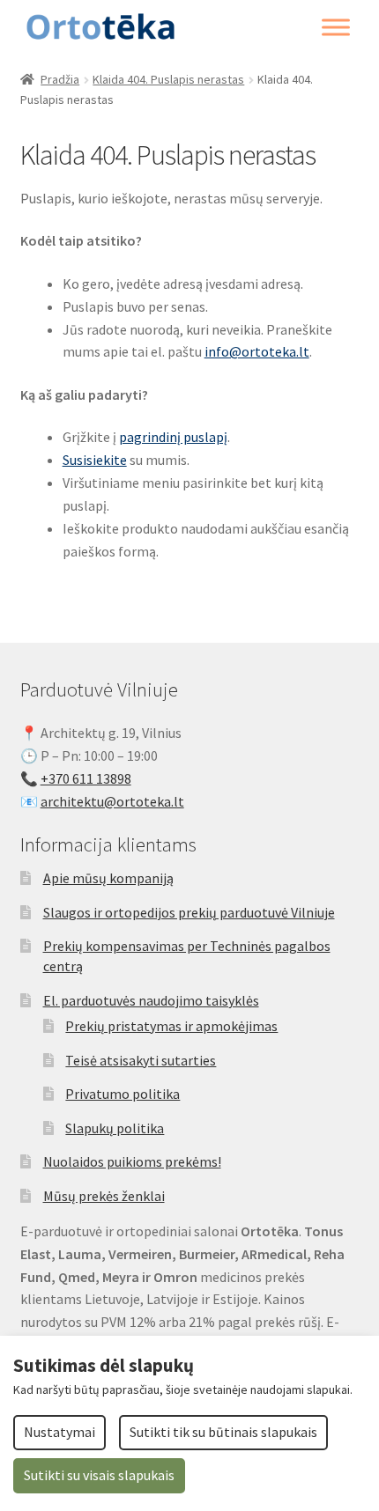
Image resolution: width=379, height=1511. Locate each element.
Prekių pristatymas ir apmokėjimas (171, 1026)
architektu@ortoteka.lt (112, 801)
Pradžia (60, 79)
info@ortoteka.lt (256, 351)
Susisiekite (95, 459)
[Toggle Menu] (336, 27)
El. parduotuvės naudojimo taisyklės (151, 1000)
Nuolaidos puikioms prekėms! (132, 1161)
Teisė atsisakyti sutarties (140, 1060)
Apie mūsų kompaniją (108, 878)
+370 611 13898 (86, 778)
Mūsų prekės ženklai (104, 1196)
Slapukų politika (114, 1128)
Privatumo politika (122, 1093)
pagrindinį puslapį (173, 437)
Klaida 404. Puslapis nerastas (168, 79)
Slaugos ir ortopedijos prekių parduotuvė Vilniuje (189, 912)
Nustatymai (59, 1432)
